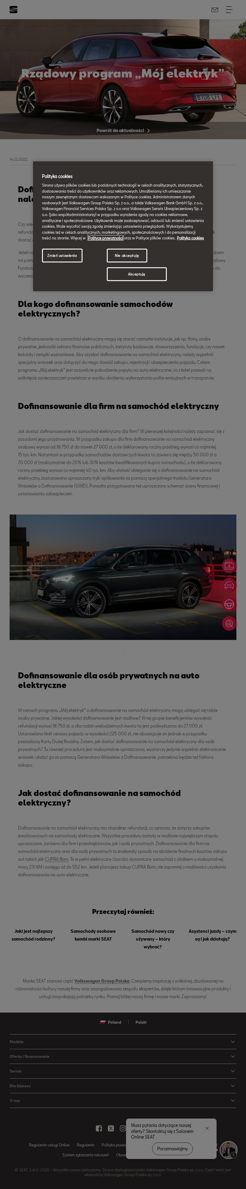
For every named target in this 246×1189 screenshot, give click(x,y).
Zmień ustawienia (62, 255)
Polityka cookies (190, 238)
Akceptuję (137, 274)
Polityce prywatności (105, 238)
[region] (123, 226)
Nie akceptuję (127, 255)
